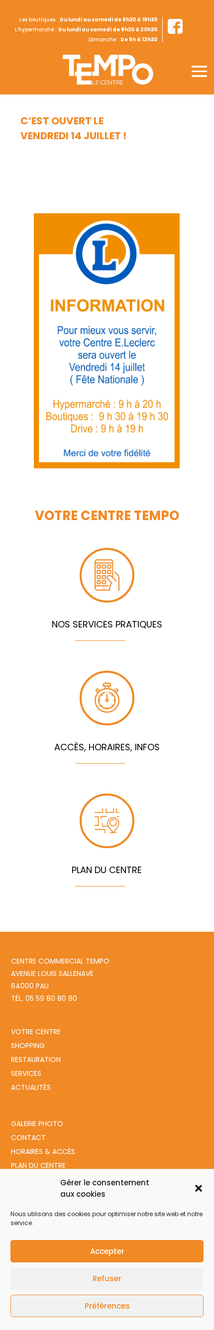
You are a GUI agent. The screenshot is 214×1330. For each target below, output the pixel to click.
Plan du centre (38, 1165)
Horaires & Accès (43, 1151)
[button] (199, 1188)
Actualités (31, 1087)
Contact (28, 1138)
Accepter (107, 1251)
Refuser (107, 1278)
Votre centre (36, 1032)
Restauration (36, 1059)
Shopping (28, 1046)
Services (26, 1073)
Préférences (107, 1306)
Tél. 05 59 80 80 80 (44, 998)
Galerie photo (37, 1124)
